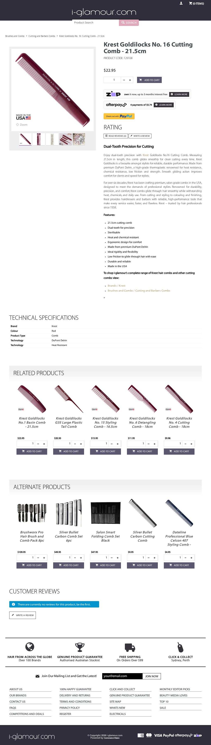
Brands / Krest (117, 285)
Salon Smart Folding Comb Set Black (105, 536)
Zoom (23, 124)
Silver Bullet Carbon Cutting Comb (142, 536)
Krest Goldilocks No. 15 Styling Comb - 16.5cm (105, 423)
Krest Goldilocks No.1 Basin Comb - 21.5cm (31, 423)
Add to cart (151, 80)
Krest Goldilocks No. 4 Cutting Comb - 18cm (179, 423)
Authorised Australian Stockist (80, 659)
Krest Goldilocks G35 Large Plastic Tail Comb (68, 423)
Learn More (181, 94)
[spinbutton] (113, 80)
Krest (146, 155)
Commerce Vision (112, 738)
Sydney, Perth (181, 659)
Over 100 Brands (30, 659)
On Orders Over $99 (130, 659)
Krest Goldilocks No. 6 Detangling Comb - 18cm (142, 423)
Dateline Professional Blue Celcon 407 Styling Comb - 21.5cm (179, 541)
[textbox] (95, 22)
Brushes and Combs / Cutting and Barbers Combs (139, 290)
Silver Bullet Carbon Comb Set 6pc (68, 536)
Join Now (151, 676)
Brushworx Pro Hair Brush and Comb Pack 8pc (32, 536)
